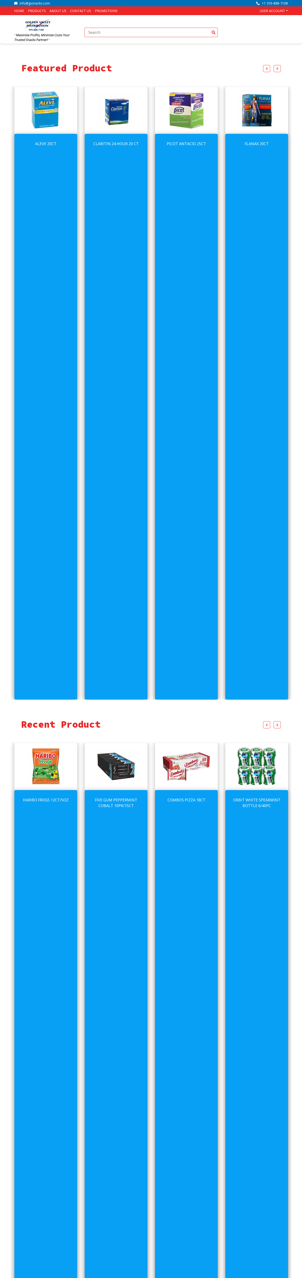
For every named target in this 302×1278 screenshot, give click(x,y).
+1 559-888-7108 (274, 3)
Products (37, 11)
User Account (272, 11)
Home (19, 11)
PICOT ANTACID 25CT (116, 143)
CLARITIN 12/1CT (256, 800)
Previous (266, 68)
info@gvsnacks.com (34, 3)
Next (277, 68)
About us (58, 11)
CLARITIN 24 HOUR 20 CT (45, 143)
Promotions (106, 11)
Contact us (80, 11)
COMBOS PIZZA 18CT (116, 800)
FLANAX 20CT (186, 143)
